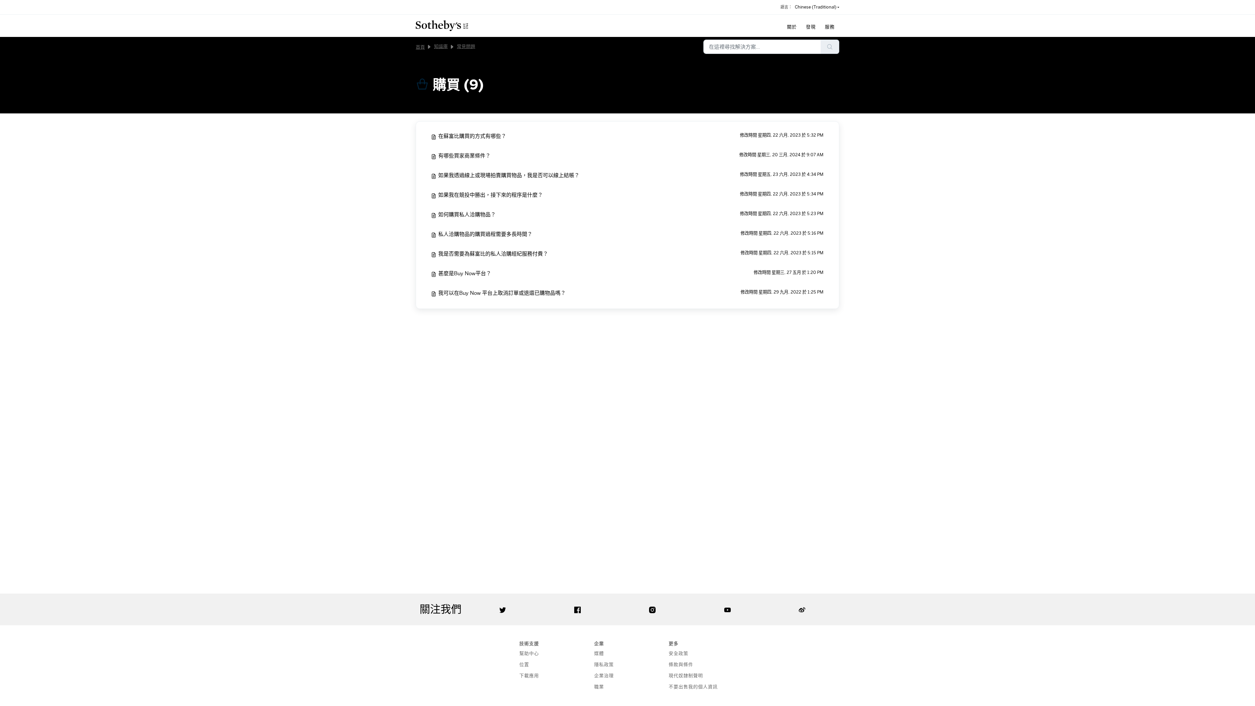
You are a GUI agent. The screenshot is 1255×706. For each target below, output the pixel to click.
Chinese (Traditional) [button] (815, 6)
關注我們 (440, 609)
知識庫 (441, 46)
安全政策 (678, 653)
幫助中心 (529, 653)
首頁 (420, 47)
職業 (599, 686)
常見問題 (466, 46)
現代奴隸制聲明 (686, 675)
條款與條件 (681, 664)
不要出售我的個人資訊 (693, 686)
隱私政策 (604, 664)
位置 (524, 664)
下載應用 (529, 675)
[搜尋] (830, 47)
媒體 (599, 653)
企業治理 (604, 675)
